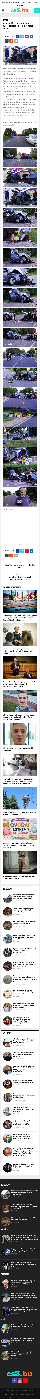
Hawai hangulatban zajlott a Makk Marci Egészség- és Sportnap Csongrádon (24, 937)
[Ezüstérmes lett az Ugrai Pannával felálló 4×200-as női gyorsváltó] (5, 1342)
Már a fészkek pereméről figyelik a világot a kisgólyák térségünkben (19, 813)
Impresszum (12, 1397)
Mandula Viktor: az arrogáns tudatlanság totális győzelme (23, 1081)
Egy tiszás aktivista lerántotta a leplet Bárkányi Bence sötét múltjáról (24, 1166)
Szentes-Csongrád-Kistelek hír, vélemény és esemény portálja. (20, 2)
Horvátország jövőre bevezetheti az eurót (20, 566)
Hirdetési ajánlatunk (23, 1397)
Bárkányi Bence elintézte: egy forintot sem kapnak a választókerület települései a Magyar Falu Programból (19, 717)
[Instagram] (20, 1380)
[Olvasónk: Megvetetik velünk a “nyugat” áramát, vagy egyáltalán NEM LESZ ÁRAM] (7, 1042)
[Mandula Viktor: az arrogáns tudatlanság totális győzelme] (7, 1084)
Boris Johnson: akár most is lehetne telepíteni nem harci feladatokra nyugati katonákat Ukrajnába (23, 1282)
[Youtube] (25, 1380)
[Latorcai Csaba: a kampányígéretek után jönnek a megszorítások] (7, 1097)
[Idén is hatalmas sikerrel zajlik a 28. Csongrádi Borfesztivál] (7, 925)
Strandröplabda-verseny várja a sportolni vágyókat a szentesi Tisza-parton (23, 1354)
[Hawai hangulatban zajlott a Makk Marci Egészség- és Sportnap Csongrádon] (7, 939)
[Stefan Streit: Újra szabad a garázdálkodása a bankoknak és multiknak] (7, 1111)
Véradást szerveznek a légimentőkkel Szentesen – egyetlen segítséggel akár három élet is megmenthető (24, 1020)
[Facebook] (14, 1380)
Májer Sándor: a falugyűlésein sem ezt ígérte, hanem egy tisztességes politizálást (24, 1123)
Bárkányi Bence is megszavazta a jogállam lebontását (19, 749)
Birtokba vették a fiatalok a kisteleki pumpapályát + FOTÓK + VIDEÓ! (23, 1326)
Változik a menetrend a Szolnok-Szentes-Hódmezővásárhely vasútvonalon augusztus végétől (24, 896)
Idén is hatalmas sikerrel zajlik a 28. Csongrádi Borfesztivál (24, 923)
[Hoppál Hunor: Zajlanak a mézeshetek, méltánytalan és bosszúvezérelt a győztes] (7, 1138)
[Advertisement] (20, 530)
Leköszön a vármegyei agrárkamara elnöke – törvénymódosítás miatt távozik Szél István (19, 651)
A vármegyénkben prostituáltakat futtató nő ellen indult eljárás (19, 877)
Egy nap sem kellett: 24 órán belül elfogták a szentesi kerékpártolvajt (24, 951)
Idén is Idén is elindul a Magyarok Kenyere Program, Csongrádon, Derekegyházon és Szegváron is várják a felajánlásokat (18, 781)
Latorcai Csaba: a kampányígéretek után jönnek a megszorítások (24, 1096)
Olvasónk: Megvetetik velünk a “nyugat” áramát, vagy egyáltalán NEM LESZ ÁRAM (24, 1041)
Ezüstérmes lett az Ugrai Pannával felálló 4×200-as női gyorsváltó (22, 1339)
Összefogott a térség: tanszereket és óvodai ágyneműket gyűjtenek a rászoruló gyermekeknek (19, 845)
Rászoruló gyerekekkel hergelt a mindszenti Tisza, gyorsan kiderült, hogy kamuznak (25, 1005)
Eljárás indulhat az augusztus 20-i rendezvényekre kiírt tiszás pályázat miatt (23, 1264)
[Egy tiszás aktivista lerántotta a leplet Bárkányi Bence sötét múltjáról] (7, 1168)
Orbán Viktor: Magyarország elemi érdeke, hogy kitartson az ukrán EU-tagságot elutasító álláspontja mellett (24, 1296)
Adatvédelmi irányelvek (11, 1394)
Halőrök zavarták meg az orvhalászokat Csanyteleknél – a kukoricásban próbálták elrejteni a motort (25, 979)
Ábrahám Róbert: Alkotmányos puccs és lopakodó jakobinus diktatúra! (23, 1054)
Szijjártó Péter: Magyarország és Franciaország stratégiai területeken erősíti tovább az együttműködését (24, 1309)
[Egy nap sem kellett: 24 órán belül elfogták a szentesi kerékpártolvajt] (7, 952)
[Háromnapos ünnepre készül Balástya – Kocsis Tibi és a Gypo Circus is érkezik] (7, 994)
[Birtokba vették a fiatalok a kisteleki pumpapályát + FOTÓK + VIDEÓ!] (5, 1328)
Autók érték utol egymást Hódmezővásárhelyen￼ (20, 578)
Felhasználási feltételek (27, 1394)
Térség (5, 20)
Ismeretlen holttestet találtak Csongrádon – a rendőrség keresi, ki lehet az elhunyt (24, 964)
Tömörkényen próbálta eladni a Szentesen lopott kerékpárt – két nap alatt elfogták (24, 910)
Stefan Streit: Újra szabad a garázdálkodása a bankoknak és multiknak (24, 1109)
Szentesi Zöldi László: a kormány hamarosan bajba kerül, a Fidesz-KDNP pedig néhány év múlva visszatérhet (24, 1069)
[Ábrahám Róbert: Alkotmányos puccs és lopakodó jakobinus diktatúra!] (7, 1056)
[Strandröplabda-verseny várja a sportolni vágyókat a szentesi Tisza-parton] (5, 1355)
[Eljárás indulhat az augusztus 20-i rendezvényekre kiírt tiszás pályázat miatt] (5, 1266)
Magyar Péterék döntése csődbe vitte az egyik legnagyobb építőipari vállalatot (25, 1250)
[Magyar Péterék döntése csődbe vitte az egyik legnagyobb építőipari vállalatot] (5, 1252)
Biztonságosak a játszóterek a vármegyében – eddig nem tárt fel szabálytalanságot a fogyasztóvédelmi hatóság (20, 617)
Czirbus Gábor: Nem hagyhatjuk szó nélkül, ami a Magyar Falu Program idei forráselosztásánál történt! (19, 684)
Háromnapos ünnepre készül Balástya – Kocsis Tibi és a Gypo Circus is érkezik (23, 992)
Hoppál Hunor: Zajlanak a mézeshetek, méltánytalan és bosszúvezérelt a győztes (23, 1136)
